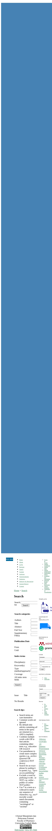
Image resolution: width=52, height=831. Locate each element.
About (21, 562)
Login (21, 564)
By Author (46, 707)
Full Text (18, 630)
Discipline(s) (19, 662)
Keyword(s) (19, 665)
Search (21, 569)
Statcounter (19, 830)
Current (21, 572)
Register (21, 567)
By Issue (45, 705)
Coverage (18, 674)
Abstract (17, 627)
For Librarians (47, 730)
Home (21, 560)
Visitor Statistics (46, 587)
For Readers (46, 724)
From (16, 647)
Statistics (22, 579)
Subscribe (46, 679)
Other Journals (46, 713)
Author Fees (46, 567)
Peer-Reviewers (47, 584)
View (45, 678)
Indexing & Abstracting (26, 581)
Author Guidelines (47, 564)
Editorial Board (46, 581)
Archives (22, 574)
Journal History (24, 584)
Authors (17, 620)
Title (16, 623)
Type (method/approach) (22, 669)
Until (16, 650)
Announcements (24, 576)
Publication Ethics (47, 573)
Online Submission (47, 570)
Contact (21, 586)
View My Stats (31, 830)
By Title (45, 710)
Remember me (46, 666)
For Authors (46, 727)
